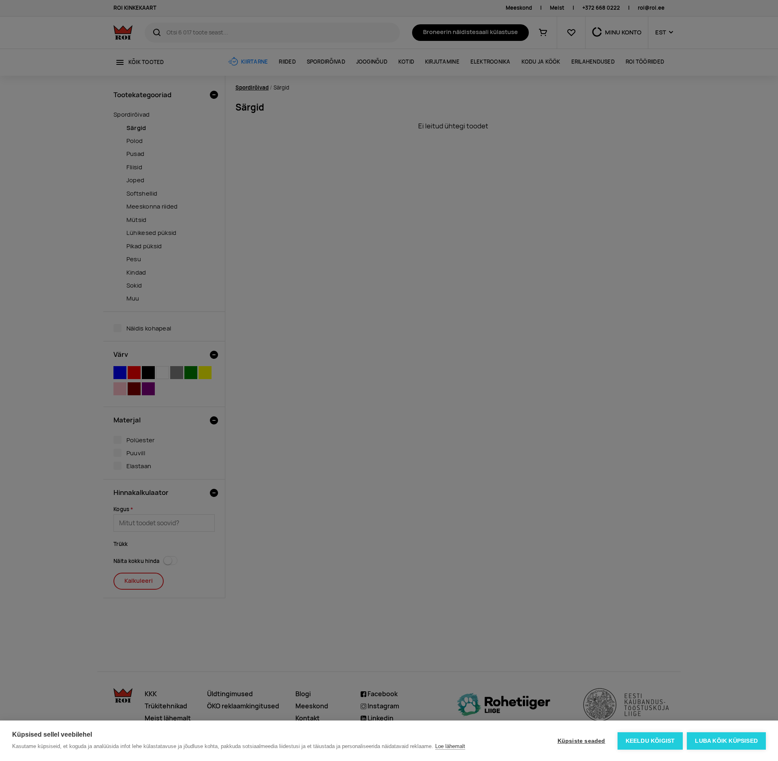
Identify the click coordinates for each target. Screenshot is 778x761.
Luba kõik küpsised (726, 741)
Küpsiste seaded (581, 741)
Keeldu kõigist (650, 741)
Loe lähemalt (450, 746)
